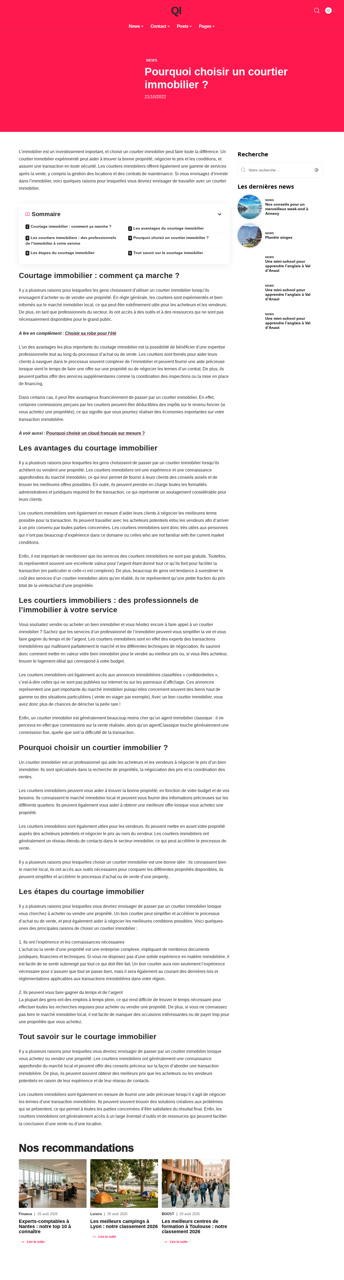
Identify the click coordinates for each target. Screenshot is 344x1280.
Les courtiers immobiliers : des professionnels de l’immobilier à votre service (71, 240)
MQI (172, 10)
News (151, 60)
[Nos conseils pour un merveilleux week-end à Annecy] (250, 207)
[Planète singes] (250, 235)
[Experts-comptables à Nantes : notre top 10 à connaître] (53, 1183)
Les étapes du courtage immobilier (62, 253)
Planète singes (278, 237)
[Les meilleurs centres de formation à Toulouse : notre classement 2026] (196, 1183)
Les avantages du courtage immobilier (168, 228)
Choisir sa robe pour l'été (90, 333)
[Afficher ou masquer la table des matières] (141, 214)
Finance (25, 1214)
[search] (317, 10)
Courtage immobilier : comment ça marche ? (71, 226)
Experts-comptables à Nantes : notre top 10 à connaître (45, 1226)
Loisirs (96, 1214)
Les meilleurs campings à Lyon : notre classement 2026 (124, 1224)
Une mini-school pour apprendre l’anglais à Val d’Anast (287, 266)
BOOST (168, 1214)
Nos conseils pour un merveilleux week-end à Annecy (286, 209)
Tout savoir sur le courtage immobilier (168, 253)
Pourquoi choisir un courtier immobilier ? (171, 237)
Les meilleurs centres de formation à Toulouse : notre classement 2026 (194, 1226)
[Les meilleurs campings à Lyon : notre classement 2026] (124, 1183)
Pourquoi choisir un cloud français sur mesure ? (95, 433)
